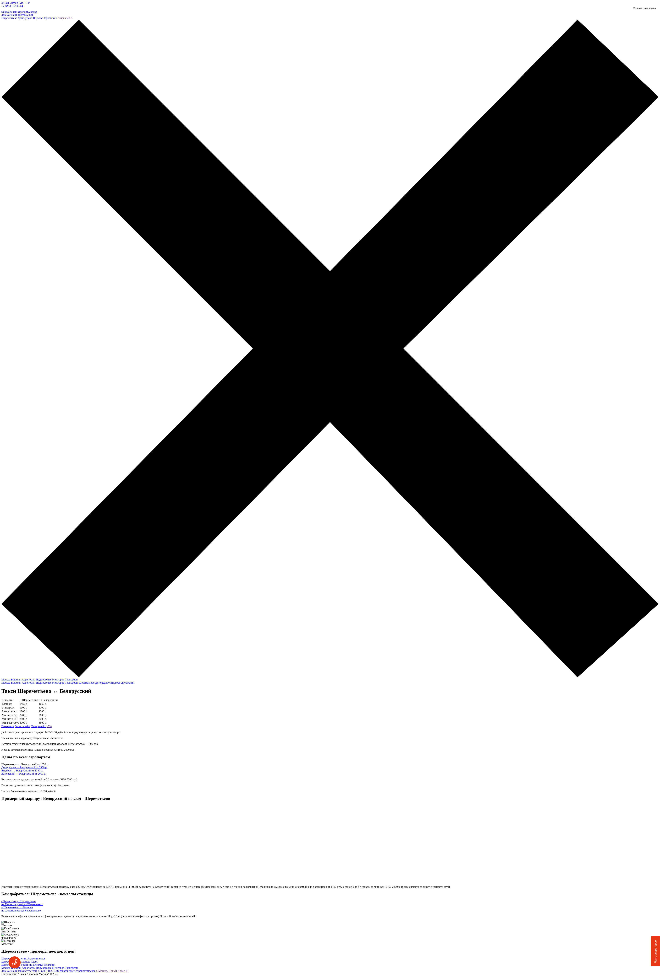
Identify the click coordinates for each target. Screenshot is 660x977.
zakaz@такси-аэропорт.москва (19, 11)
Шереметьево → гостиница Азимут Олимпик (28, 964)
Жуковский (50, 18)
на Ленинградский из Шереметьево (22, 904)
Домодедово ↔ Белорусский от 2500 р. (24, 767)
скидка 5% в (65, 18)
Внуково (38, 18)
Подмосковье (43, 679)
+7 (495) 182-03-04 (12, 5)
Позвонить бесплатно (644, 8)
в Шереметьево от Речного (17, 907)
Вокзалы (16, 679)
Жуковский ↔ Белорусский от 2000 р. (23, 773)
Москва (5, 679)
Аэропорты (28, 679)
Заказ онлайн (9, 14)
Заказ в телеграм (27, 970)
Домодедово (25, 18)
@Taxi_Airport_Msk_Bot (15, 2)
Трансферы (71, 679)
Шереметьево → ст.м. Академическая (23, 958)
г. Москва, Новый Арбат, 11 (112, 970)
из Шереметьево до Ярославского (21, 910)
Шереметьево (9, 18)
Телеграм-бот (25, 14)
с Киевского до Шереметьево (18, 901)
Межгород (58, 679)
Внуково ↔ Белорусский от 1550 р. (22, 770)
